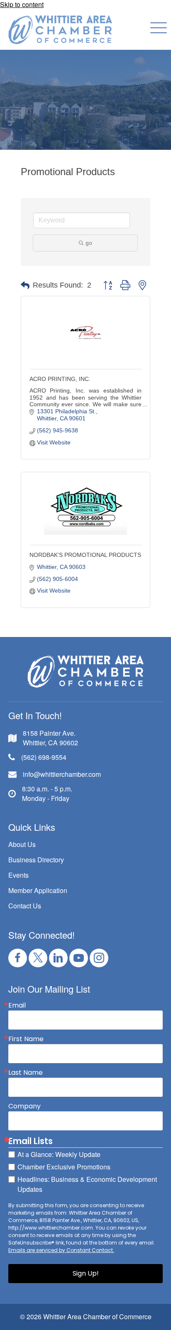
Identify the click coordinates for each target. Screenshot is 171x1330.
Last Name (25, 1072)
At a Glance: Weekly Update (58, 1154)
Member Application (37, 890)
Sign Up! (86, 1273)
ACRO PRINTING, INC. (59, 379)
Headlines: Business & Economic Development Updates (87, 1184)
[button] (156, 28)
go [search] (89, 242)
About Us (22, 844)
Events (18, 875)
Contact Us (24, 905)
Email (17, 1005)
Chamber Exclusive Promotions (63, 1166)
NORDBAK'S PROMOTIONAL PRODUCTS (85, 555)
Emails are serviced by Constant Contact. (61, 1250)
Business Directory (36, 859)
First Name (26, 1039)
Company (24, 1106)
